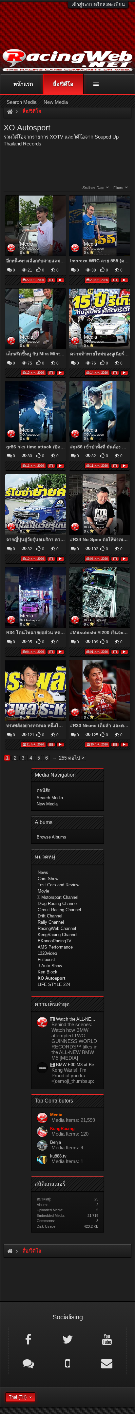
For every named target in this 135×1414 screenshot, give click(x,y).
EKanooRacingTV (54, 940)
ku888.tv (58, 1156)
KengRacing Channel (57, 934)
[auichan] (42, 1068)
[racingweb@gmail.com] (106, 1362)
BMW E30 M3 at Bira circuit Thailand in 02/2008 (76, 1064)
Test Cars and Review (58, 884)
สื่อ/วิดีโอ (63, 84)
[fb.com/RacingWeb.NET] (28, 1339)
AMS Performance (55, 947)
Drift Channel (50, 916)
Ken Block (47, 972)
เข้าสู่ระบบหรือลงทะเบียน (98, 4)
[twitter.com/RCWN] (67, 1339)
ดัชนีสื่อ (43, 790)
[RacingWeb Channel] (106, 1339)
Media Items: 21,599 (73, 1120)
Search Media (50, 797)
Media (26, 244)
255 (62, 758)
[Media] (42, 1023)
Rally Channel (51, 922)
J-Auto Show (50, 965)
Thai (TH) (18, 1397)
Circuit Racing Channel (59, 909)
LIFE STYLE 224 (54, 984)
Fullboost (46, 959)
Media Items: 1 (67, 1161)
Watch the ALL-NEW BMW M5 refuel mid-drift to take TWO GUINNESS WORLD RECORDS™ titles (76, 1019)
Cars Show (48, 878)
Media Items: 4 (67, 1147)
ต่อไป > (76, 758)
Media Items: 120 (69, 1134)
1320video (47, 953)
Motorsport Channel (59, 897)
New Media (47, 803)
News (43, 872)
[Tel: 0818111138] (67, 1362)
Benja (55, 1142)
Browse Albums (51, 837)
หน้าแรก (23, 84)
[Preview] (60, 279)
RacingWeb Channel (57, 928)
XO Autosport (30, 248)
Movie (43, 891)
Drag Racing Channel (58, 903)
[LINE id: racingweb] (28, 1362)
